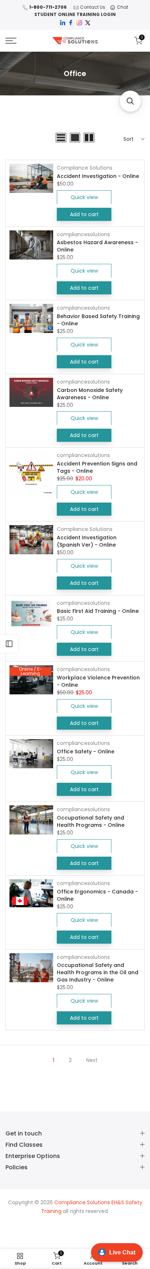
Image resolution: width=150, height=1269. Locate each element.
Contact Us (92, 7)
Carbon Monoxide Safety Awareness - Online (90, 393)
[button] (130, 101)
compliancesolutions (83, 234)
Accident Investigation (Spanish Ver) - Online (87, 541)
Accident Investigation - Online (98, 176)
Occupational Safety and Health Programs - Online (91, 821)
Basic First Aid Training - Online (98, 611)
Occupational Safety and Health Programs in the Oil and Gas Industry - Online (97, 972)
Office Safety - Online (85, 751)
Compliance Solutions (84, 167)
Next (92, 1060)
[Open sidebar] (9, 644)
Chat (122, 7)
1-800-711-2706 (48, 7)
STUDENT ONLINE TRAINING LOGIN (75, 14)
